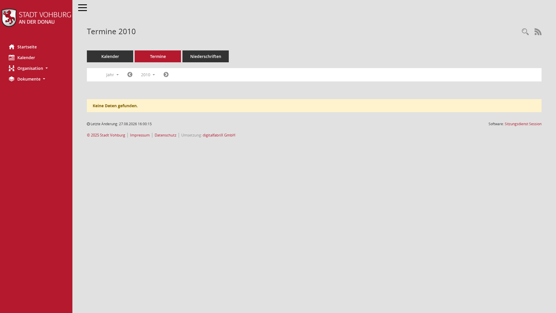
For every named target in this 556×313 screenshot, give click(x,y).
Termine (158, 56)
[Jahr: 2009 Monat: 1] (130, 75)
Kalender (26, 57)
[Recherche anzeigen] (525, 32)
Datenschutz (165, 135)
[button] (36, 68)
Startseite (27, 47)
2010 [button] (146, 74)
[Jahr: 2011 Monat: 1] (166, 75)
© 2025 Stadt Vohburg (106, 135)
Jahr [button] (110, 74)
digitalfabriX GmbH (219, 135)
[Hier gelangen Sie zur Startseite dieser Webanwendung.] (36, 18)
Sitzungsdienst (523, 123)
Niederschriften (205, 56)
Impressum (140, 135)
